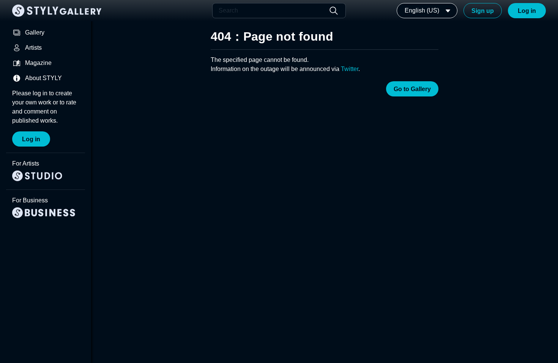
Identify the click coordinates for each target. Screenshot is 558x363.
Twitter (349, 69)
